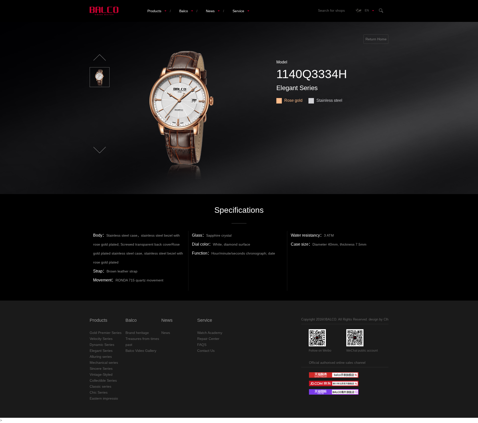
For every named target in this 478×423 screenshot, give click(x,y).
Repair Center (208, 339)
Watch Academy (209, 333)
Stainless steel (329, 100)
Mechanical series (104, 363)
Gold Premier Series (105, 333)
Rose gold (293, 100)
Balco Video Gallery (140, 351)
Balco (183, 11)
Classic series (100, 386)
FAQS (201, 345)
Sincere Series (101, 368)
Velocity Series (101, 339)
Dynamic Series (102, 345)
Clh (386, 319)
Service (238, 11)
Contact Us (206, 351)
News (210, 11)
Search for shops (331, 10)
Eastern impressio (104, 398)
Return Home (376, 39)
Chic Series (99, 392)
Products (154, 11)
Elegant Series (101, 351)
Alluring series (101, 357)
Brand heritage (137, 333)
